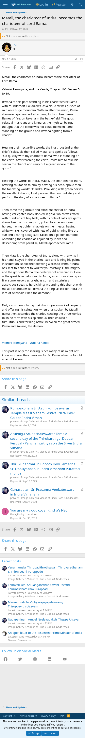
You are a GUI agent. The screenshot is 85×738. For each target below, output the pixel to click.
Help (61, 716)
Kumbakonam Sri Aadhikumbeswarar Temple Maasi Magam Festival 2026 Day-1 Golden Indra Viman (43, 413)
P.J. (6, 29)
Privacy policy (48, 716)
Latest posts (11, 561)
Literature (31, 514)
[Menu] (5, 5)
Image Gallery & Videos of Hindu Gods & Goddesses (49, 421)
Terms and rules (27, 716)
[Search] (80, 4)
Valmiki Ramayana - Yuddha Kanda (25, 343)
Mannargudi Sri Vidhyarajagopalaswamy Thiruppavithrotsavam (35, 604)
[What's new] (72, 4)
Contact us (9, 716)
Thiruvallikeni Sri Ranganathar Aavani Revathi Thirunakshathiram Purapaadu (39, 587)
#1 (81, 59)
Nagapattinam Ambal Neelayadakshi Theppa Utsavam (44, 619)
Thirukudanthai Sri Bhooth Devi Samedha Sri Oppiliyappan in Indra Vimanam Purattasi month (45, 469)
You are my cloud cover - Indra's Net (38, 510)
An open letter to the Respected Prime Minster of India (45, 633)
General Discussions (19, 640)
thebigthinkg (17, 514)
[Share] (76, 59)
